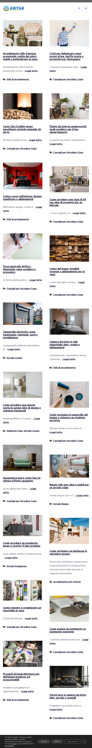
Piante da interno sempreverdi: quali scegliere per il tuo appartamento (68, 129)
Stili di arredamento (18, 79)
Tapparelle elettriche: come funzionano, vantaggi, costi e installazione (20, 334)
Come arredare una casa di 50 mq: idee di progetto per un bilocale (68, 202)
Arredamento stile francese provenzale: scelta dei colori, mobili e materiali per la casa (20, 56)
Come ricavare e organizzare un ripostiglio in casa (22, 609)
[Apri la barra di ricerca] (79, 8)
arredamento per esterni (67, 581)
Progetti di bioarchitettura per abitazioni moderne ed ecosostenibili (21, 676)
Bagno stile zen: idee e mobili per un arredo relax (69, 486)
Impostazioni (73, 741)
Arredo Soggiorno (17, 566)
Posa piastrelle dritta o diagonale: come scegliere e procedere (19, 269)
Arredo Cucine (14, 357)
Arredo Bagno (61, 503)
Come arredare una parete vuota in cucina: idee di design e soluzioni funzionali (22, 407)
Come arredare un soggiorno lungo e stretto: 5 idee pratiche (21, 544)
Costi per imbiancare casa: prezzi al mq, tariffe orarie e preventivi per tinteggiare (66, 56)
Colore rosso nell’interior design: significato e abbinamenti (22, 198)
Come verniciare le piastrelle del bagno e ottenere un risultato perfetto (69, 417)
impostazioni (9, 746)
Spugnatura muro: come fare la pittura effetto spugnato (21, 479)
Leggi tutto (31, 70)
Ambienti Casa (15, 430)
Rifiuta (57, 741)
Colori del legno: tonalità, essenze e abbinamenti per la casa (67, 271)
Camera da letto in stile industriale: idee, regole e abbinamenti (65, 344)
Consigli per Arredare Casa (68, 79)
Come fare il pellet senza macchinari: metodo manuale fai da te (22, 129)
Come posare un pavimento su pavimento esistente (68, 630)
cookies (14, 744)
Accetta (44, 741)
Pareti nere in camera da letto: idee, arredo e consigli (68, 696)
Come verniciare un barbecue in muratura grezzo (68, 552)
